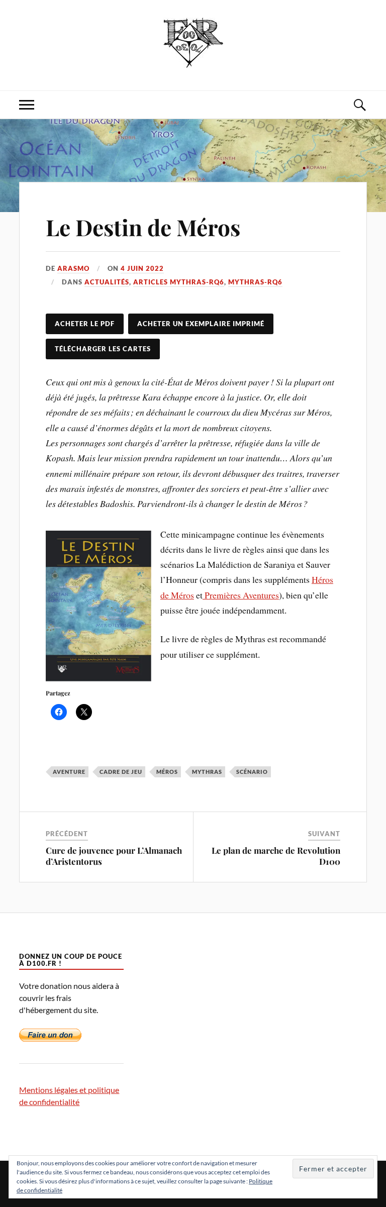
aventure (69, 771)
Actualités (106, 282)
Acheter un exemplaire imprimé (200, 324)
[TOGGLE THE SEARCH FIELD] (359, 105)
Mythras (207, 771)
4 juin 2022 (142, 268)
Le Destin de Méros (143, 227)
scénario (252, 771)
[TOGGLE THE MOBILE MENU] (26, 105)
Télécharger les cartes (103, 349)
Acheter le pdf (85, 324)
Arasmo (73, 268)
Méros (167, 771)
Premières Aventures (241, 595)
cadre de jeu (121, 771)
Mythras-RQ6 (255, 282)
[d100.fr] (193, 60)
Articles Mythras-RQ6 (178, 282)
